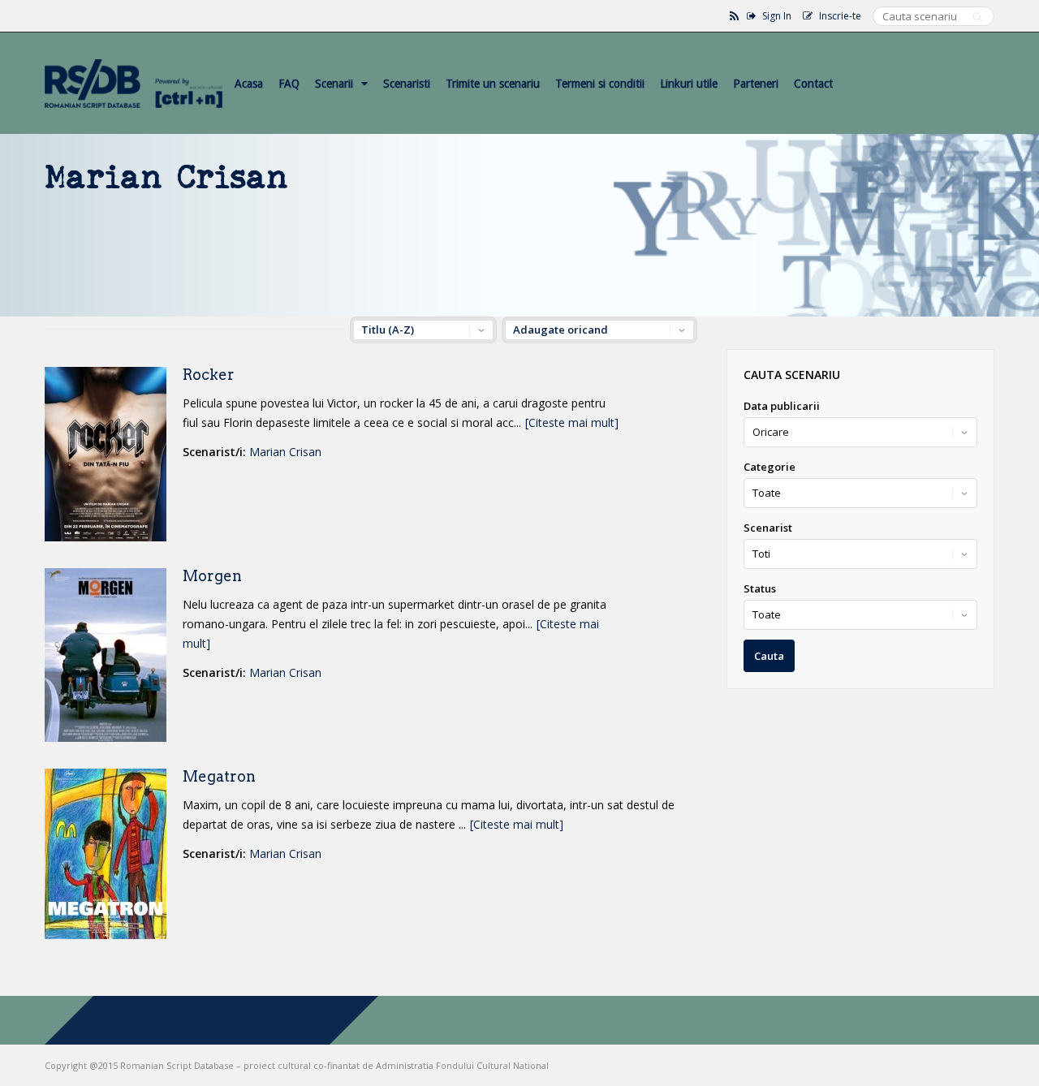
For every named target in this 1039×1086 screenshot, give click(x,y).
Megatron (219, 776)
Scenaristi (406, 83)
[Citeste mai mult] (572, 422)
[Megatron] (105, 934)
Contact (813, 83)
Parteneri (755, 83)
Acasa (249, 83)
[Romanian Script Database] (133, 104)
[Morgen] (105, 737)
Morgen (212, 575)
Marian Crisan (285, 451)
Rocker (209, 374)
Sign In (776, 16)
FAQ (289, 83)
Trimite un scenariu (493, 83)
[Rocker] (105, 537)
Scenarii (334, 83)
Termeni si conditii (600, 83)
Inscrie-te (840, 16)
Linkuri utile (689, 83)
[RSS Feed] (734, 16)
